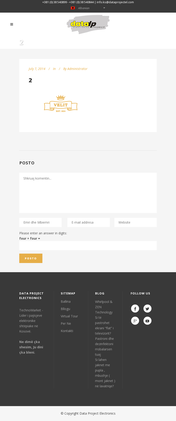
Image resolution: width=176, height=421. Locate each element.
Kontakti (67, 331)
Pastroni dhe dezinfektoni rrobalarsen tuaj (104, 346)
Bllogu (65, 309)
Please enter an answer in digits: (43, 233)
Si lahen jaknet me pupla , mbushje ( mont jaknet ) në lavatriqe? (105, 372)
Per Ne (66, 323)
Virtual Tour (69, 316)
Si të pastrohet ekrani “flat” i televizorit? (104, 325)
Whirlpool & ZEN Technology (104, 306)
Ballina (66, 301)
